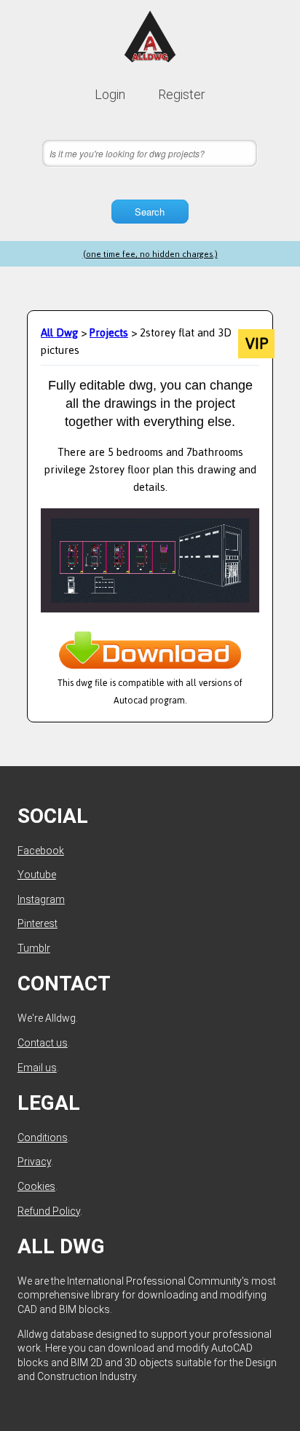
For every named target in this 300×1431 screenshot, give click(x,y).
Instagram (41, 899)
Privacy (34, 1161)
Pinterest (37, 923)
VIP (256, 343)
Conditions (42, 1137)
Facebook (40, 850)
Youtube (36, 874)
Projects (109, 332)
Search (150, 211)
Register (181, 94)
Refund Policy (48, 1211)
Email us (37, 1067)
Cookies (36, 1186)
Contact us (42, 1043)
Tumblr (33, 948)
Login (110, 94)
